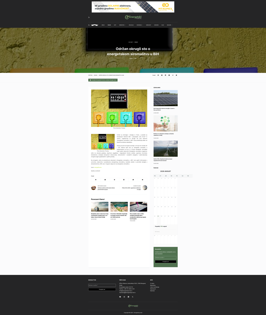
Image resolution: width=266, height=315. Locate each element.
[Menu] (89, 17)
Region (109, 25)
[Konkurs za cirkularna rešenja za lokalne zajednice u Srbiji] (166, 123)
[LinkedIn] (165, 75)
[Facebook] (158, 75)
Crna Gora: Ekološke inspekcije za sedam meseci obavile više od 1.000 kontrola (118, 215)
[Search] (88, 25)
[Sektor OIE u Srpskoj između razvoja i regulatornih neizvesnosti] (166, 149)
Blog (163, 25)
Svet (115, 25)
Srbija (103, 25)
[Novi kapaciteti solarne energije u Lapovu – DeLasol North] (166, 98)
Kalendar (152, 290)
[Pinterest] (114, 179)
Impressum (153, 289)
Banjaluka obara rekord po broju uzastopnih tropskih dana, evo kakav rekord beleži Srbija (99, 215)
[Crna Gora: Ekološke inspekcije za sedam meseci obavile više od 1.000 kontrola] (119, 207)
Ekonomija (139, 25)
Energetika (121, 25)
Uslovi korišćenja (154, 287)
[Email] (142, 179)
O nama (152, 283)
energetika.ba (97, 167)
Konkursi (156, 25)
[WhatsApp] (176, 75)
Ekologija (131, 25)
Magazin (169, 25)
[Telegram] (172, 75)
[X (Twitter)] (162, 75)
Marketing (152, 285)
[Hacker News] (169, 75)
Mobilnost (148, 25)
